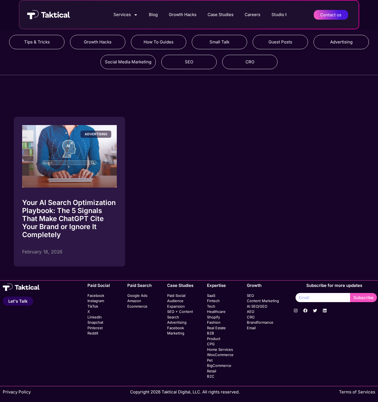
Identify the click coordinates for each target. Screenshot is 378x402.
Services (122, 14)
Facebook (95, 295)
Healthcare (216, 311)
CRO (249, 61)
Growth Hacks (182, 14)
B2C (210, 376)
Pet (210, 360)
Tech (211, 306)
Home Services (220, 349)
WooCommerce (220, 354)
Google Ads (137, 295)
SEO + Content (180, 311)
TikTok (92, 306)
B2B (210, 333)
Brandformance (260, 322)
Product (213, 338)
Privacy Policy (17, 392)
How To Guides (159, 42)
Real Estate (216, 328)
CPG (211, 344)
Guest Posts (280, 42)
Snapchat (95, 322)
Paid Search (139, 285)
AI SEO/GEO (257, 306)
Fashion (214, 322)
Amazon (134, 301)
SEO (189, 61)
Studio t (279, 14)
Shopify (213, 317)
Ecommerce (137, 306)
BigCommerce (219, 365)
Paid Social (98, 285)
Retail (211, 371)
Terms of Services (357, 392)
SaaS (211, 295)
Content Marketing (263, 301)
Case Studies (221, 14)
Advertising (341, 42)
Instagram (95, 301)
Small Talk (219, 42)
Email (251, 328)
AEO (250, 311)
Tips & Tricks (37, 42)
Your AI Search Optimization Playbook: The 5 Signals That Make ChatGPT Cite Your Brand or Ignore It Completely (69, 218)
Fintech (213, 301)
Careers (252, 14)
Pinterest (95, 328)
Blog (153, 14)
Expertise (216, 285)
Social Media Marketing (128, 61)
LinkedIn (94, 317)
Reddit (92, 333)
